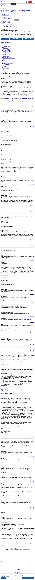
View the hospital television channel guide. (8, 208)
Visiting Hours (4, 23)
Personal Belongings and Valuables (8, 63)
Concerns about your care (28, 38)
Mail (3, 59)
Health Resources (4, 12)
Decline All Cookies (31, 578)
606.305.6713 (29, 319)
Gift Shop (4, 55)
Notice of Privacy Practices (7, 25)
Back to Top (32, 106)
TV (3, 67)
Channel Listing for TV (6, 50)
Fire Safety (5, 52)
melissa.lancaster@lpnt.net (5, 390)
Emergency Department (26, 10)
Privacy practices (5, 38)
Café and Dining (5, 48)
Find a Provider (4, 10)
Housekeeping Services (6, 57)
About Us (17, 566)
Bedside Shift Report (6, 46)
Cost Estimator (5, 20)
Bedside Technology (6, 47)
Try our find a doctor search (12, 5)
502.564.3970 (3, 223)
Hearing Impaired (6, 55)
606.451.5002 (3, 277)
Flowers (4, 54)
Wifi (3, 69)
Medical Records (4, 14)
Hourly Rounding (6, 56)
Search (13, 4)
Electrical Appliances (6, 52)
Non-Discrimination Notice (7, 25)
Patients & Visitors (6, 28)
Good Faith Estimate (6, 21)
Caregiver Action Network (28, 98)
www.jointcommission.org (8, 231)
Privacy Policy (3, 561)
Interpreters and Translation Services (9, 58)
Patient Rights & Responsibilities (7, 18)
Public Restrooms (6, 64)
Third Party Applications (7, 26)
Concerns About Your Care (7, 51)
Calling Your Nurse (6, 48)
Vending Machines (6, 68)
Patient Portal (14, 10)
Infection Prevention (5, 12)
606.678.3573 (3, 389)
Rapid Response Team (6, 65)
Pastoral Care (5, 62)
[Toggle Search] (26, 2)
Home (4, 28)
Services (17, 570)
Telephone (4, 66)
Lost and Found (5, 58)
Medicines (4, 60)
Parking (4, 61)
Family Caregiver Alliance (20, 98)
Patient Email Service (5, 15)
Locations (3, 13)
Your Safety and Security (8, 24)
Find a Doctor (17, 569)
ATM (4, 45)
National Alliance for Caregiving (10, 98)
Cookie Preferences (3, 578)
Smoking (4, 65)
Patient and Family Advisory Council (7, 16)
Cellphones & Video (6, 49)
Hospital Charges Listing (7, 22)
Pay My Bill (3, 19)
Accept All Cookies (25, 578)
